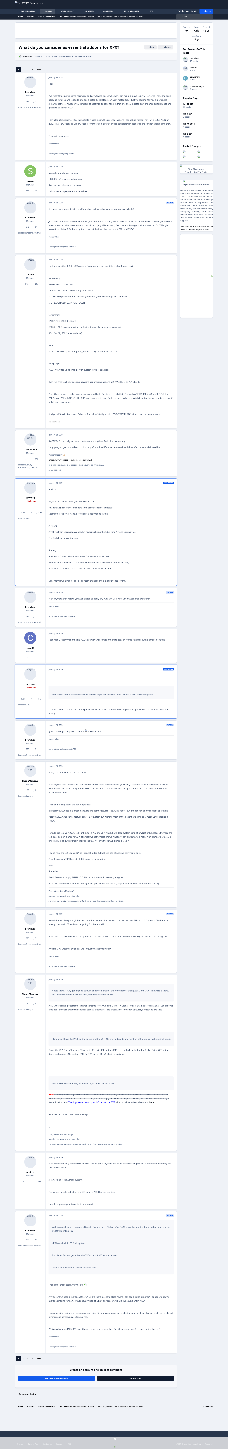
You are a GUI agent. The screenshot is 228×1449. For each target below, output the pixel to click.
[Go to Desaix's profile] (30, 264)
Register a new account (56, 1378)
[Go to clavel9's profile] (30, 638)
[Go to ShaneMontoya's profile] (30, 771)
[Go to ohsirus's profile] (30, 1162)
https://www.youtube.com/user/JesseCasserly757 (71, 459)
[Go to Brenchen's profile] (20, 56)
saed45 (30, 181)
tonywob (30, 497)
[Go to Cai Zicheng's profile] (185, 78)
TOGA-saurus (30, 449)
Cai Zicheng (195, 76)
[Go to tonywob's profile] (30, 488)
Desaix (30, 274)
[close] (115, 1439)
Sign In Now (135, 1378)
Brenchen (27, 56)
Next (39, 69)
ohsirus (30, 1172)
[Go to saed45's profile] (30, 171)
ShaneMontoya (30, 780)
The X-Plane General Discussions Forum (72, 56)
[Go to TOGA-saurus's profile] (30, 439)
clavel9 (30, 647)
